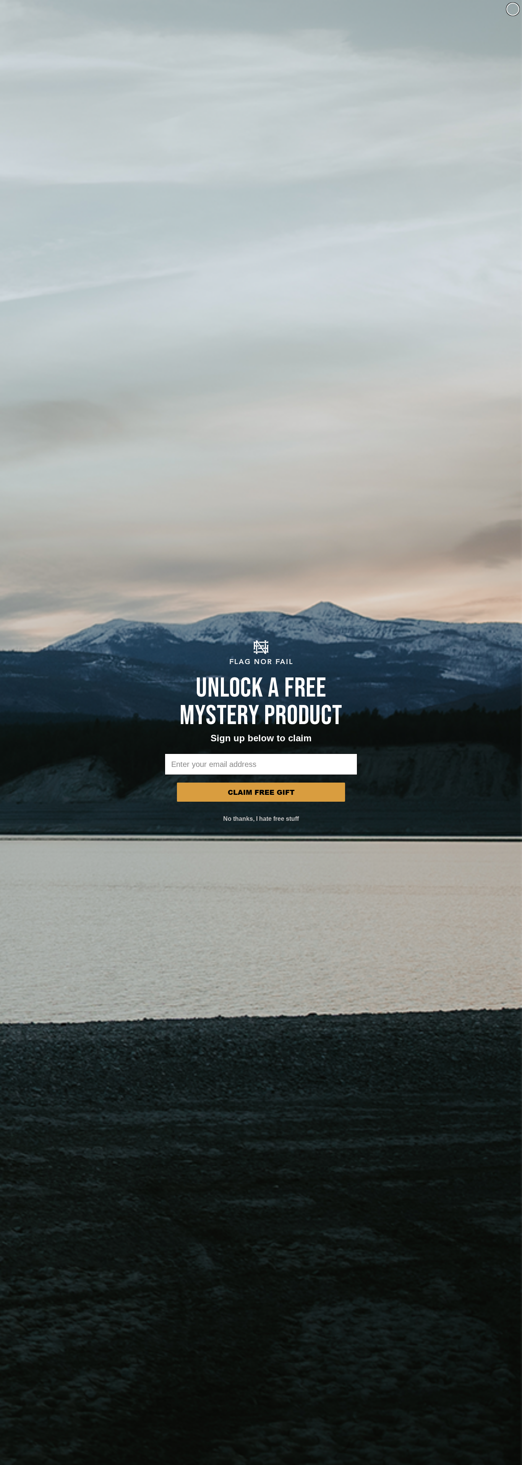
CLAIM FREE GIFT (261, 792)
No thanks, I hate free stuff (261, 818)
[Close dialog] (513, 9)
